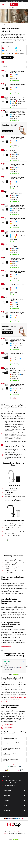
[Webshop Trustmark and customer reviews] (20, 770)
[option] (14, 8)
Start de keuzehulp (6, 57)
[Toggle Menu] (25, 4)
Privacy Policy (5, 833)
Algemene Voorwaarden (18, 831)
